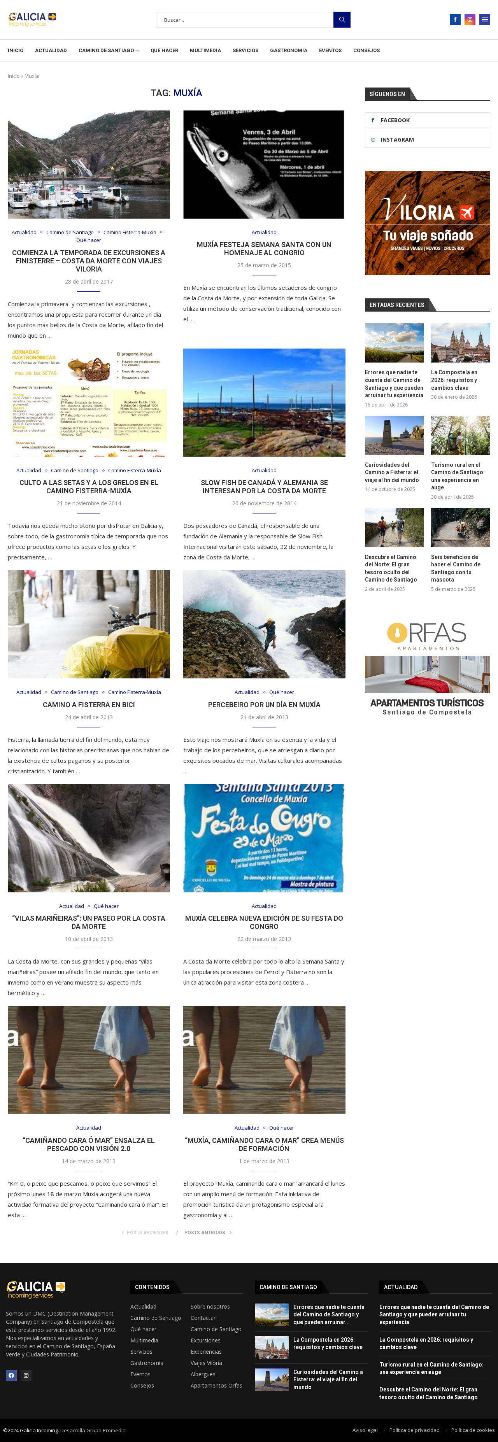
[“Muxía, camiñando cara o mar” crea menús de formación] (264, 1060)
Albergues (203, 1374)
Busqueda (342, 20)
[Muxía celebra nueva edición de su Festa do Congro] (264, 838)
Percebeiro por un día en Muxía (264, 705)
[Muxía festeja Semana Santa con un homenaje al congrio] (264, 164)
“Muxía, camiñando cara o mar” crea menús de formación (264, 1144)
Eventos (330, 50)
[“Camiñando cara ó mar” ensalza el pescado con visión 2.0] (89, 1060)
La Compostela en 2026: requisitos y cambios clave (454, 380)
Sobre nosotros (210, 1306)
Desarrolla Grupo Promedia (93, 1430)
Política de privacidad (414, 1429)
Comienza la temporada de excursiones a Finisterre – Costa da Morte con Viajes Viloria (88, 261)
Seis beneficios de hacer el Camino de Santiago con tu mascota (455, 568)
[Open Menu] (484, 19)
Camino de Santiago (106, 50)
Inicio (15, 50)
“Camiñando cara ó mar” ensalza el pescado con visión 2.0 (89, 1144)
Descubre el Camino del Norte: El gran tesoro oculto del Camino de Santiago (391, 568)
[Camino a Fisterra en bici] (89, 624)
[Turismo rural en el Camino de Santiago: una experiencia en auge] (460, 435)
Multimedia (205, 50)
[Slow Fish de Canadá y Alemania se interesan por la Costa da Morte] (264, 403)
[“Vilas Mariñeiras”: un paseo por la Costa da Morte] (89, 838)
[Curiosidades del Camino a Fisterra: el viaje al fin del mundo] (394, 435)
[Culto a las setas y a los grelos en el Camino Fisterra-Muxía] (89, 403)
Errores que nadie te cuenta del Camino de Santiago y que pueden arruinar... (329, 1314)
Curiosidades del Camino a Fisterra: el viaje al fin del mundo (392, 472)
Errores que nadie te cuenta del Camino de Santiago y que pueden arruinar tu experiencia (394, 383)
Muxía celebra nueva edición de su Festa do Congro (264, 922)
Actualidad (51, 50)
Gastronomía (288, 50)
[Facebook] (455, 19)
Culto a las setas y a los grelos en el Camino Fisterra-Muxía (88, 486)
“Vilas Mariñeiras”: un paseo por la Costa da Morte (88, 922)
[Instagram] (470, 19)
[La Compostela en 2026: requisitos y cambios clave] (460, 343)
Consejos (366, 50)
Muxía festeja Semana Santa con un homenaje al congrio (264, 248)
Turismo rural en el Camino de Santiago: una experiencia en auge (458, 476)
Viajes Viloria (206, 1363)
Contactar (203, 1318)
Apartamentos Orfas (216, 1385)
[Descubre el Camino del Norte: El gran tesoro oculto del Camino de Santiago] (394, 527)
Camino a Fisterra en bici (89, 705)
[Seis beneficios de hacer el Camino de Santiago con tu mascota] (460, 527)
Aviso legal (365, 1429)
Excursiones (206, 1340)
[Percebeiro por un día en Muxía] (264, 624)
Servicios (245, 50)
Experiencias (206, 1351)
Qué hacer (164, 50)
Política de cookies (473, 1429)
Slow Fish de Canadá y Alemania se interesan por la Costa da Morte (264, 486)
